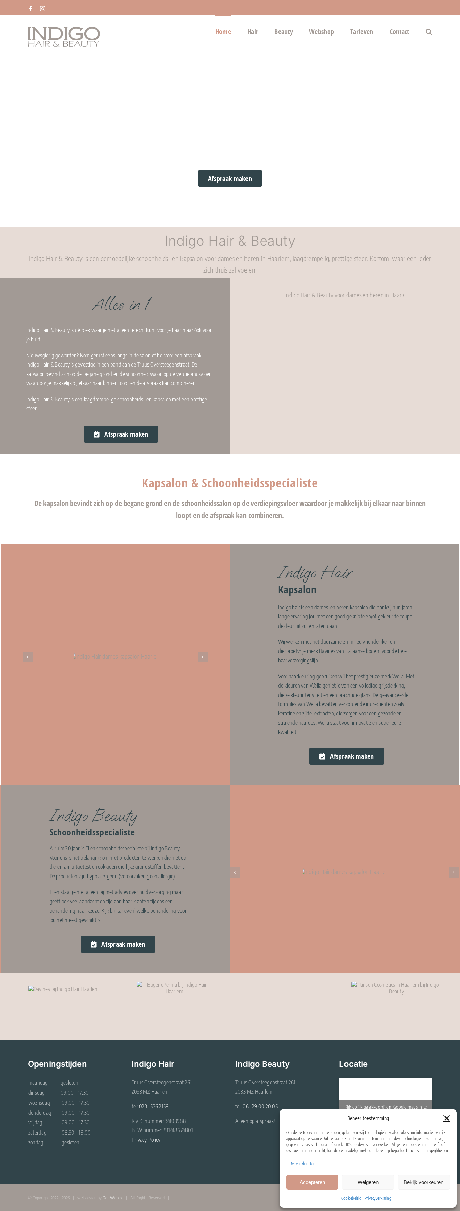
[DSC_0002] (345, 295)
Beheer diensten (303, 1163)
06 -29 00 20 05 (260, 1106)
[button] (446, 1118)
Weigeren (368, 1182)
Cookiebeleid (351, 1198)
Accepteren (312, 1182)
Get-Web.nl (113, 1197)
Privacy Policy (146, 1139)
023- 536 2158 (154, 1106)
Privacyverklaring (378, 1198)
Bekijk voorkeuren (423, 1182)
